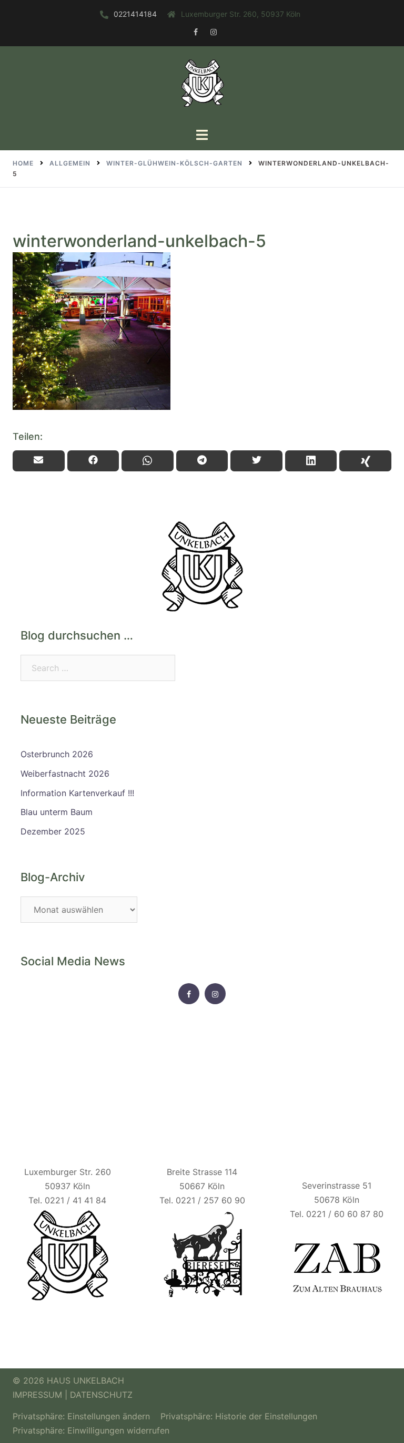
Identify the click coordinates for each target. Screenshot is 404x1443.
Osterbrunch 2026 (57, 754)
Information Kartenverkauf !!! (77, 793)
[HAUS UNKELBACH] (202, 85)
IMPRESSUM (39, 1394)
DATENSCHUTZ (101, 1394)
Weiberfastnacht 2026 (65, 773)
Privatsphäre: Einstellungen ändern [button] (81, 1416)
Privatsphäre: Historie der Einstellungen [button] (238, 1416)
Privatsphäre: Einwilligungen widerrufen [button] (91, 1430)
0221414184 (135, 13)
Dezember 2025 (53, 831)
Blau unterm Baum (57, 812)
